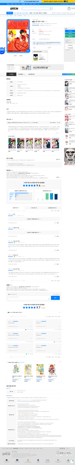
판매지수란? (50, 25)
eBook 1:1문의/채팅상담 (67, 453)
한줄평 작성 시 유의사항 (59, 294)
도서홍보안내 (26, 448)
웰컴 (7, 15)
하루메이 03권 (71, 122)
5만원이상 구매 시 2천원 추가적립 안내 (50, 34)
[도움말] (36, 33)
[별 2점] (10, 294)
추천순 (55, 210)
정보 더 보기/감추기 (39, 25)
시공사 (42, 23)
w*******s (15, 229)
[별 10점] (16, 294)
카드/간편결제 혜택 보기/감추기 (49, 39)
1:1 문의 (30, 400)
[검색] (50, 8)
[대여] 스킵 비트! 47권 (47, 150)
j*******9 (27, 329)
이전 (10, 210)
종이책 (34, 48)
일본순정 (20, 15)
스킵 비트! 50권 (19, 150)
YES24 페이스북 (61, 448)
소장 (24, 15)
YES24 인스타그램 (64, 448)
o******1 (15, 215)
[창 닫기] (46, 52)
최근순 (52, 210)
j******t (16, 242)
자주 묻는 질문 (64, 455)
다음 (22, 210)
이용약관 (10, 448)
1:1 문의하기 (58, 455)
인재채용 (7, 448)
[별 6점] (13, 294)
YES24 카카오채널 (60, 448)
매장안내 (41, 448)
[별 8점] (14, 294)
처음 (9, 210)
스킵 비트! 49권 (37, 150)
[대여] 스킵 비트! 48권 (55, 150)
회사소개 (3, 448)
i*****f (16, 256)
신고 (23, 215)
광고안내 (30, 448)
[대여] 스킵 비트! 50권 (12, 150)
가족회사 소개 (69, 448)
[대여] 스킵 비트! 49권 (29, 150)
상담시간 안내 (69, 455)
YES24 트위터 (63, 448)
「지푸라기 (40, 57)
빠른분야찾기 (9, 12)
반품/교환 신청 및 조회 (25, 400)
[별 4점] (12, 294)
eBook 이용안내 (71, 40)
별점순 (58, 210)
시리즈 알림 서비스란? (71, 49)
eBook (11, 15)
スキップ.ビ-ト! (54, 23)
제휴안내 (34, 448)
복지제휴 (37, 448)
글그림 (36, 23)
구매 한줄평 (49, 316)
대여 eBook (49, 48)
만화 (15, 15)
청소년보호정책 (21, 448)
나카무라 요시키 (34, 23)
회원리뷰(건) (42, 25)
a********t (15, 270)
